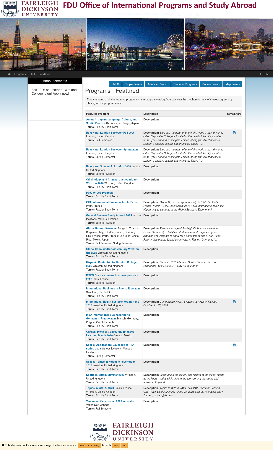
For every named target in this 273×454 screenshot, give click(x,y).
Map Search (233, 84)
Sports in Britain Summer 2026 (105, 375)
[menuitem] (55, 98)
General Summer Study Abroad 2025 (109, 215)
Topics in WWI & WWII (100, 388)
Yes (116, 445)
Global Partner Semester (101, 228)
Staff (32, 74)
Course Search (211, 84)
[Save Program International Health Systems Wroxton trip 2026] (234, 302)
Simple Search (133, 84)
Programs (20, 74)
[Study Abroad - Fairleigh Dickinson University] (136, 35)
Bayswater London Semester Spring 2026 (112, 149)
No (124, 445)
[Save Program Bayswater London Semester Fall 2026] (234, 133)
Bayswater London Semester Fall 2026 (110, 132)
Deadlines (44, 74)
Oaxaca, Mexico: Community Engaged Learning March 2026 (110, 333)
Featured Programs (185, 84)
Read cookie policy (89, 445)
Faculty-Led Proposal (99, 192)
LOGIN (264, 74)
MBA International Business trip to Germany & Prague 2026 (108, 316)
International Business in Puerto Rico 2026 (113, 288)
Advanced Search (157, 84)
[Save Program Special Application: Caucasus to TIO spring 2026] (234, 345)
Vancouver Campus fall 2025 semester (110, 401)
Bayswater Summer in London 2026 (108, 166)
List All (115, 84)
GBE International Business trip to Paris (111, 202)
